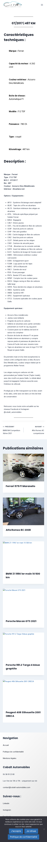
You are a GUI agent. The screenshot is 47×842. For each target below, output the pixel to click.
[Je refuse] (44, 829)
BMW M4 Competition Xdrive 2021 (11, 430)
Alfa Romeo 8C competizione (38, 430)
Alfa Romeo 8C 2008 (18, 530)
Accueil (6, 745)
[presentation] (23, 467)
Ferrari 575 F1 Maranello (20, 486)
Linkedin (6, 803)
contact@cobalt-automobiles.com (16, 787)
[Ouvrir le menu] (42, 5)
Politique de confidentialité (13, 752)
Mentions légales (9, 758)
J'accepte (16, 831)
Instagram (7, 810)
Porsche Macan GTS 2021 (21, 621)
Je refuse (31, 831)
